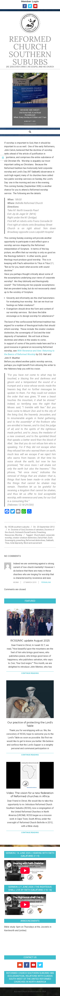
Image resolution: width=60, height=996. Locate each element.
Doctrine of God (18, 530)
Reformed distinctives (35, 540)
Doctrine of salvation (35, 530)
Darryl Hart (42, 538)
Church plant (39, 535)
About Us (30, 121)
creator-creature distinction (25, 538)
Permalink (46, 582)
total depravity (16, 543)
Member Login (30, 1)
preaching (20, 540)
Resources (9, 535)
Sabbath (50, 540)
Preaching (41, 532)
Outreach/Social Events (25, 532)
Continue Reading (30, 673)
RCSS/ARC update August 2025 (30, 640)
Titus (7, 543)
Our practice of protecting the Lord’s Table (30, 724)
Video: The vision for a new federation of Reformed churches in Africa (30, 794)
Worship (18, 535)
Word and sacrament (33, 543)
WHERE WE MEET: (30, 110)
